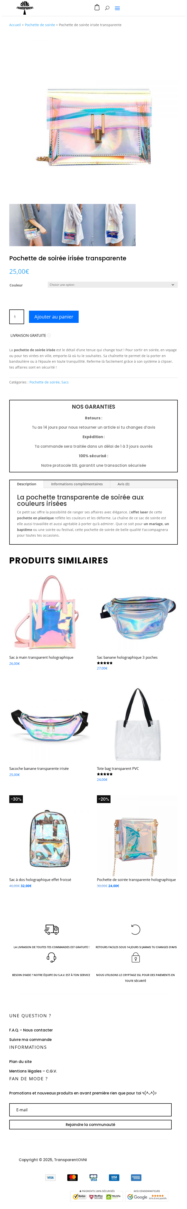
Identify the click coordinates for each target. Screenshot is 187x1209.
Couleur (16, 285)
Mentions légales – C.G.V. (33, 1071)
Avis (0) (123, 484)
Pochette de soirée (40, 24)
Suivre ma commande (30, 1039)
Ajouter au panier (53, 316)
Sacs (65, 382)
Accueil (15, 24)
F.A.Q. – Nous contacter (31, 1030)
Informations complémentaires (77, 484)
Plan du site (20, 1061)
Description (26, 484)
